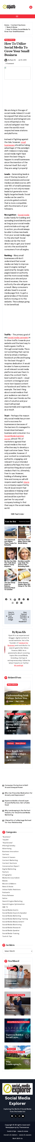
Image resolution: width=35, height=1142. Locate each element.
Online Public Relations (11, 889)
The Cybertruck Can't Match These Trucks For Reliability (10, 542)
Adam (11, 701)
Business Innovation (10, 851)
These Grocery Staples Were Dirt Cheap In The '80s (24, 584)
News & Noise (9, 40)
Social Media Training (10, 933)
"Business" (6, 837)
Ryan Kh (21, 632)
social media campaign (18, 338)
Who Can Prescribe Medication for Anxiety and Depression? (18, 794)
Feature (10, 714)
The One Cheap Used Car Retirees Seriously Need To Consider (9, 586)
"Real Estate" (7, 843)
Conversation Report (10, 866)
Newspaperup (11, 1127)
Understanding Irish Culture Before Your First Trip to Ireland (17, 698)
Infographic (7, 875)
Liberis (26, 482)
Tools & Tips (7, 936)
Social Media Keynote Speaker (14, 913)
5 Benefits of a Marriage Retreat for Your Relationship (18, 821)
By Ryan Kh (12, 60)
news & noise (23, 1131)
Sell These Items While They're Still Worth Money (24, 541)
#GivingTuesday (8, 846)
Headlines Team (15, 727)
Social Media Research (11, 928)
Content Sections (9, 863)
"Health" (5, 840)
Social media (23, 215)
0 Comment (10, 63)
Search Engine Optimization (13, 904)
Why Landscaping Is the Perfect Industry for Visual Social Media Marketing (17, 813)
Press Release (8, 895)
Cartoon (5, 854)
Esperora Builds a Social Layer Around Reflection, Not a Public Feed (17, 803)
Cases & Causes (8, 857)
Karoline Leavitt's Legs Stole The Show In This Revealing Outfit (24, 563)
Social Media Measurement (13, 922)
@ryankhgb (18, 665)
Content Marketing (10, 860)
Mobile (5, 881)
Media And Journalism (11, 878)
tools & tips (11, 1131)
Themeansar (24, 1127)
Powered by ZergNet (24, 521)
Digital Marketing (9, 869)
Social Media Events (10, 910)
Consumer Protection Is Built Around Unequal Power (16, 786)
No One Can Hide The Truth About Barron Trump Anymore (10, 563)
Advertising (6, 848)
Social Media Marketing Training (15, 919)
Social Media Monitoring (12, 925)
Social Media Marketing (11, 916)
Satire (4, 898)
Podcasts (6, 892)
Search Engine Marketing (12, 901)
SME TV (5, 907)
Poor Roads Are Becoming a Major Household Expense (17, 754)
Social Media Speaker (11, 930)
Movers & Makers (9, 884)
